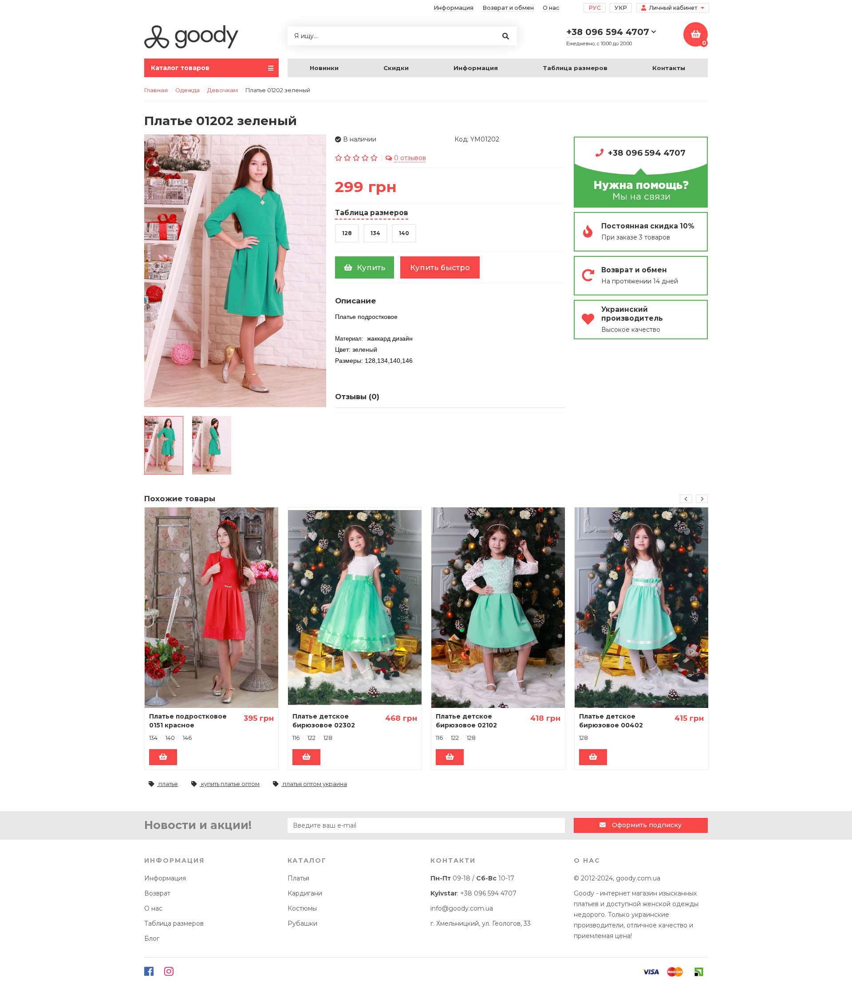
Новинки (324, 67)
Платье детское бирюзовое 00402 (611, 720)
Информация (453, 7)
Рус (594, 7)
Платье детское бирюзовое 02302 (323, 720)
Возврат (157, 893)
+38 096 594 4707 (647, 153)
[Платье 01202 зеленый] (163, 445)
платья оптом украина (314, 784)
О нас (551, 7)
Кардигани (305, 893)
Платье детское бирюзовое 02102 (466, 720)
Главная (156, 90)
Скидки (396, 67)
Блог (151, 939)
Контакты (668, 67)
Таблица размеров (575, 67)
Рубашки (302, 923)
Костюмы (302, 908)
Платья (298, 878)
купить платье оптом (230, 784)
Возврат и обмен (508, 7)
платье (167, 784)
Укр (621, 7)
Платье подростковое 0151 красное (188, 720)
